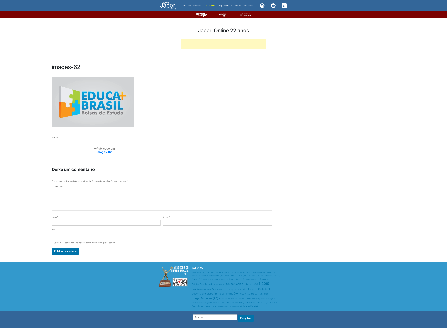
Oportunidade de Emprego (202, 303)
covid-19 (230, 276)
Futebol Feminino (202, 284)
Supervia (198, 306)
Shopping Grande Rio (269, 303)
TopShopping (221, 306)
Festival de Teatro (252, 279)
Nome (55, 217)
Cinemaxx (270, 272)
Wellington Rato (249, 306)
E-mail (166, 217)
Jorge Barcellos (205, 298)
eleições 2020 (272, 276)
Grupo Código (237, 283)
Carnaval (239, 272)
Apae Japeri (211, 272)
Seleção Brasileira (249, 302)
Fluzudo (265, 279)
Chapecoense (259, 272)
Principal (187, 5)
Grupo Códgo (219, 284)
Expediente (224, 5)
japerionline (229, 293)
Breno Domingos (226, 272)
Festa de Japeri (236, 279)
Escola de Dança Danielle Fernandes (215, 279)
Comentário (57, 186)
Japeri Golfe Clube (205, 293)
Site (53, 229)
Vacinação (234, 306)
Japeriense (222, 289)
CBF (249, 272)
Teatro (209, 306)
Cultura (241, 276)
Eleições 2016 (255, 276)
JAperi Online (247, 294)
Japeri (259, 284)
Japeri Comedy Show (204, 289)
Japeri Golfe (260, 289)
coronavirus (216, 275)
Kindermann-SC (237, 299)
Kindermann (224, 299)
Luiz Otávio (252, 298)
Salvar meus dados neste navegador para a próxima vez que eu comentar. (86, 243)
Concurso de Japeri (200, 276)
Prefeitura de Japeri (221, 303)
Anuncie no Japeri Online (242, 5)
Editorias (197, 5)
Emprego (197, 279)
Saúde (234, 303)
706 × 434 (56, 138)
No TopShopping (268, 299)
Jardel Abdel (261, 294)
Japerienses (239, 289)
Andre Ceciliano (198, 272)
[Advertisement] (223, 44)
